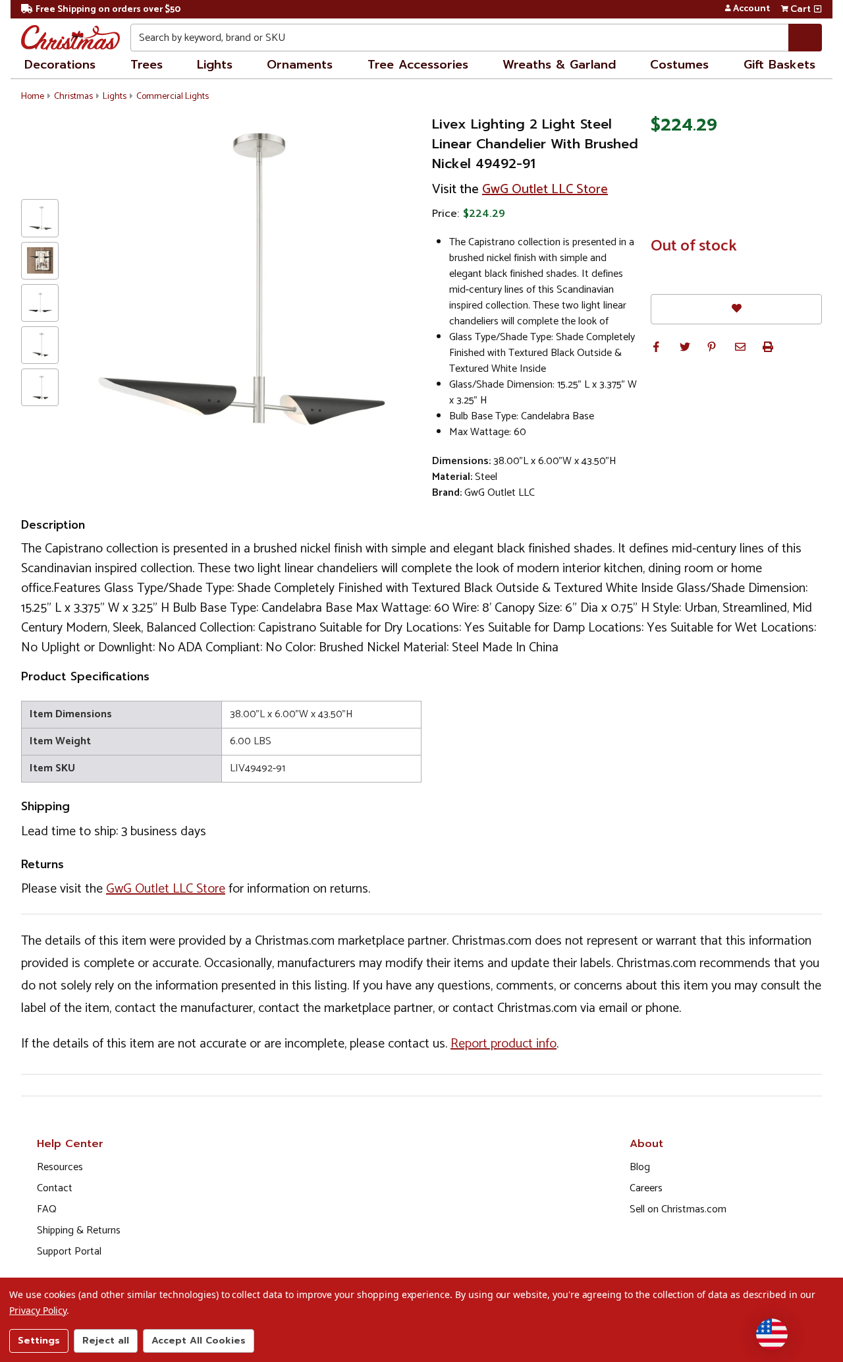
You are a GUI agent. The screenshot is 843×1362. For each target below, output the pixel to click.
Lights (214, 64)
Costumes (679, 64)
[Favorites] (736, 309)
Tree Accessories (417, 64)
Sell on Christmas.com (678, 1209)
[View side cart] (817, 9)
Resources (60, 1167)
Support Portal (69, 1251)
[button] (656, 346)
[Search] (805, 37)
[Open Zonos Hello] (772, 1334)
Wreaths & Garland (559, 64)
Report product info (503, 1044)
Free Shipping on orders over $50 (108, 9)
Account (751, 9)
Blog (640, 1167)
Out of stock (694, 246)
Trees (146, 64)
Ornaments (300, 64)
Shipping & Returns (79, 1230)
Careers (646, 1188)
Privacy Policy (38, 1310)
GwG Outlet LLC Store (545, 189)
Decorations (59, 64)
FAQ (47, 1209)
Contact (54, 1188)
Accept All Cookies (198, 1340)
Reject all (105, 1340)
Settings (39, 1340)
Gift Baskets (779, 64)
